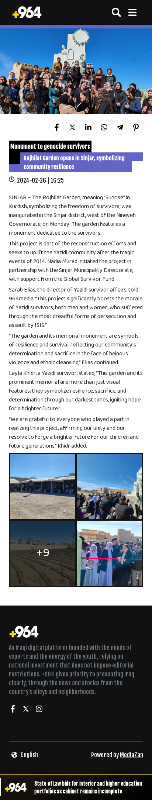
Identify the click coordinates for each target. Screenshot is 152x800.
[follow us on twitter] (26, 710)
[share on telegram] (120, 127)
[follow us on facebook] (12, 710)
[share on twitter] (72, 127)
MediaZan (131, 755)
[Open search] (116, 12)
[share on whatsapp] (104, 127)
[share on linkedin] (88, 127)
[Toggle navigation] (132, 12)
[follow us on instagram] (39, 710)
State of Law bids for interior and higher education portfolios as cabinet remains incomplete (88, 787)
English (29, 754)
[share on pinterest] (135, 127)
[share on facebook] (56, 127)
